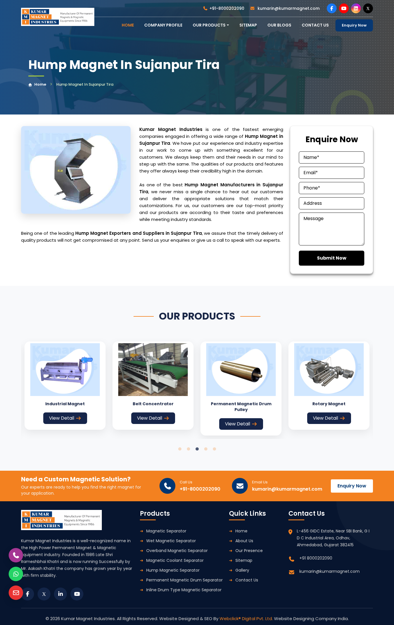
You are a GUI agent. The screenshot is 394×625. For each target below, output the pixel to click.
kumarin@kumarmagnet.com (288, 8)
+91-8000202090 (226, 8)
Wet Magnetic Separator (171, 541)
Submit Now (331, 258)
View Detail (61, 418)
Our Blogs (279, 25)
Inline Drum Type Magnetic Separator (184, 590)
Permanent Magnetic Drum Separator (184, 580)
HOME (128, 25)
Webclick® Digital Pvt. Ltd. (246, 618)
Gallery (242, 570)
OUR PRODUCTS (209, 25)
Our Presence (249, 550)
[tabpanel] (65, 385)
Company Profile (163, 25)
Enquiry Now (354, 25)
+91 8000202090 (315, 558)
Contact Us (246, 580)
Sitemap (248, 25)
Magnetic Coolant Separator (175, 560)
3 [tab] (197, 449)
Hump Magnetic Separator (173, 570)
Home (40, 84)
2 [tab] (188, 449)
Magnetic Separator (166, 531)
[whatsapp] (16, 574)
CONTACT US (315, 25)
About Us (244, 541)
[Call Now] (16, 555)
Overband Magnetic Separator (177, 550)
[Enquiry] (16, 592)
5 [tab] (214, 449)
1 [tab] (180, 449)
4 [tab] (206, 449)
